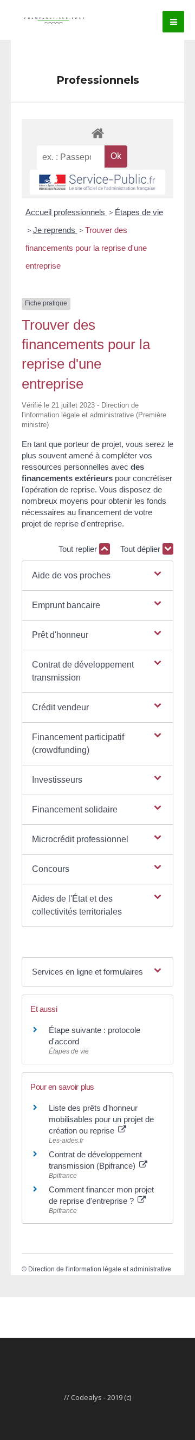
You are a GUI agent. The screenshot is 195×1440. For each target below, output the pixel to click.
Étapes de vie (139, 212)
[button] (97, 575)
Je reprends (55, 230)
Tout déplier (141, 549)
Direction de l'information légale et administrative (99, 1269)
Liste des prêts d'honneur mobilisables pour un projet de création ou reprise (101, 1119)
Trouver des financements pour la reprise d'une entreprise (86, 247)
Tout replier (78, 549)
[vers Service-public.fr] (97, 182)
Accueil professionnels (66, 212)
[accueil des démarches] (97, 133)
